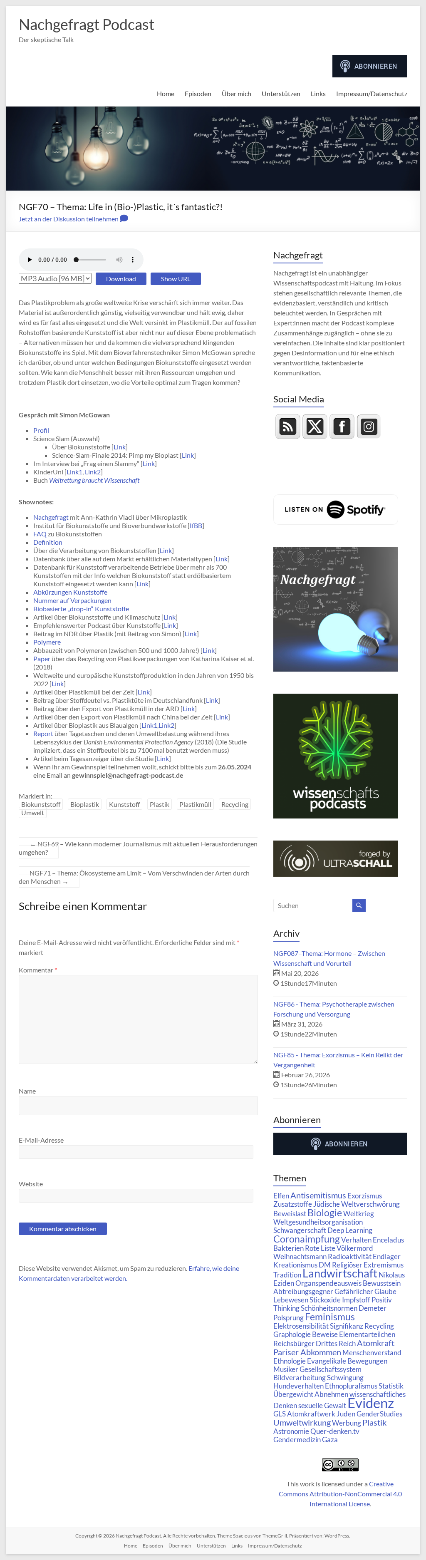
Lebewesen (290, 1299)
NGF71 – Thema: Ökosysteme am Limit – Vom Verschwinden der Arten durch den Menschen (134, 877)
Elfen (281, 1195)
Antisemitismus (318, 1195)
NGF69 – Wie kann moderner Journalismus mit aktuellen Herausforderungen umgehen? (138, 848)
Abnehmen (331, 1394)
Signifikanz (346, 1326)
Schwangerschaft (299, 1230)
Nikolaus (392, 1274)
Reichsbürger (294, 1343)
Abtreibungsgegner (303, 1291)
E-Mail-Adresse (41, 1140)
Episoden (198, 93)
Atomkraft (375, 1343)
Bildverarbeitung (299, 1377)
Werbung (346, 1423)
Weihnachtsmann (300, 1256)
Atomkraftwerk (311, 1413)
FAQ (40, 534)
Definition (47, 542)
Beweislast (289, 1213)
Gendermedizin (297, 1439)
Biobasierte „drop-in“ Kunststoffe (81, 609)
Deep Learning (349, 1230)
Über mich (236, 93)
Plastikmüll (195, 804)
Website (31, 1184)
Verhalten (356, 1239)
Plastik (159, 804)
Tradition (287, 1274)
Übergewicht (293, 1394)
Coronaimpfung (306, 1239)
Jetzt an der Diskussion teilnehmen (69, 219)
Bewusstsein (382, 1283)
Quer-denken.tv (334, 1431)
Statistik (391, 1385)
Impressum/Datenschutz (371, 93)
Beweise (325, 1334)
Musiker (285, 1369)
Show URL (176, 279)
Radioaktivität (350, 1256)
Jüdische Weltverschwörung (356, 1204)
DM (325, 1264)
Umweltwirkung (302, 1422)
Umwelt (32, 812)
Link (120, 447)
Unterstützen (281, 93)
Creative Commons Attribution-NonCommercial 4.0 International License (340, 1494)
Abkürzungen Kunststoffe (70, 592)
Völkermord (355, 1248)
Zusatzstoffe (292, 1204)
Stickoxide (325, 1299)
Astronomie (291, 1431)
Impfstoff (356, 1299)
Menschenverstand (371, 1352)
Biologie (324, 1212)
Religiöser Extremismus (368, 1264)
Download (121, 279)
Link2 (93, 472)
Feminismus (330, 1316)
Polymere (47, 642)
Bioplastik (84, 804)
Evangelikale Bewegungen (347, 1361)
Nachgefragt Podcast (86, 24)
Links (318, 93)
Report (43, 733)
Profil (41, 430)
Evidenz (370, 1402)
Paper (41, 658)
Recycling (234, 804)
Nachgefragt (51, 517)
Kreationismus (295, 1264)
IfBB (196, 525)
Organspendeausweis (328, 1283)
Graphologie (292, 1334)
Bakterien (288, 1248)
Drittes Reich (336, 1343)
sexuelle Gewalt (322, 1405)
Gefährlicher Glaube (365, 1291)
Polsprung (288, 1317)
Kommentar (38, 970)
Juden (346, 1413)
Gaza (330, 1439)
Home (165, 93)
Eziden (283, 1283)
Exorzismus (364, 1195)
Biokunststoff (40, 804)
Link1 (74, 472)
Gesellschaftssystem (331, 1369)
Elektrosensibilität (301, 1326)
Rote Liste (320, 1248)
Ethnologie (289, 1361)
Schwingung (345, 1377)
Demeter (372, 1308)
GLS (279, 1413)
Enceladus (388, 1239)
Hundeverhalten (298, 1385)
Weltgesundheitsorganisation (318, 1222)
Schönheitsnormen (329, 1308)
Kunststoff (124, 804)
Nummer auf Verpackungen (72, 600)
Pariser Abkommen (307, 1352)
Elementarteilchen (367, 1334)
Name (27, 1091)
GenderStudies (379, 1413)
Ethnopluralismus (351, 1385)
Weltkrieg (358, 1213)
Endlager (387, 1256)
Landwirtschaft (339, 1273)
